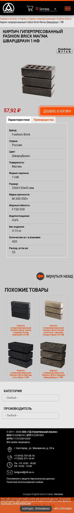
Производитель (18, 408)
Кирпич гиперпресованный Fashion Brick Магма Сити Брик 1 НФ (21, 373)
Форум (67, 494)
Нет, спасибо (63, 508)
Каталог (14, 18)
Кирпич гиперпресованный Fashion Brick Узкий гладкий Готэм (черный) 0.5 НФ (20, 330)
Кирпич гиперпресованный (42, 18)
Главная (4, 18)
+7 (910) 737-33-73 (24, 455)
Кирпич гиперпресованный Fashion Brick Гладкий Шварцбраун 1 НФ (53, 373)
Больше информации (16, 503)
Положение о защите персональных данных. (31, 478)
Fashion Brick (63, 18)
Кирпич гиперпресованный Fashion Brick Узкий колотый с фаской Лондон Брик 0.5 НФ (53, 330)
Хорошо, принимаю (36, 508)
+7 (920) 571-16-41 (24, 458)
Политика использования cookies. (25, 482)
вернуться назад (59, 276)
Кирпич (23, 18)
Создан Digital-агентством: (43, 494)
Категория (13, 391)
